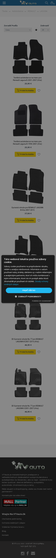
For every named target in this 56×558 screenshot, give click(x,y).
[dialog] (28, 279)
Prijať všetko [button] (28, 290)
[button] (28, 296)
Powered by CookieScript (42, 301)
